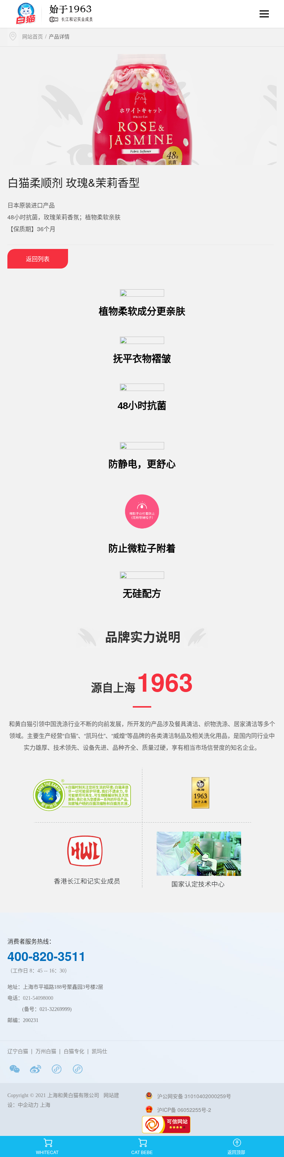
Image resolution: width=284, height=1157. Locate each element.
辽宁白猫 (17, 1051)
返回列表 (38, 258)
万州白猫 (46, 1051)
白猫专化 (74, 1051)
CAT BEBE (142, 1141)
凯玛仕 (99, 1051)
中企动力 (28, 1105)
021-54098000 (38, 998)
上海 (46, 1105)
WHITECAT (47, 1141)
